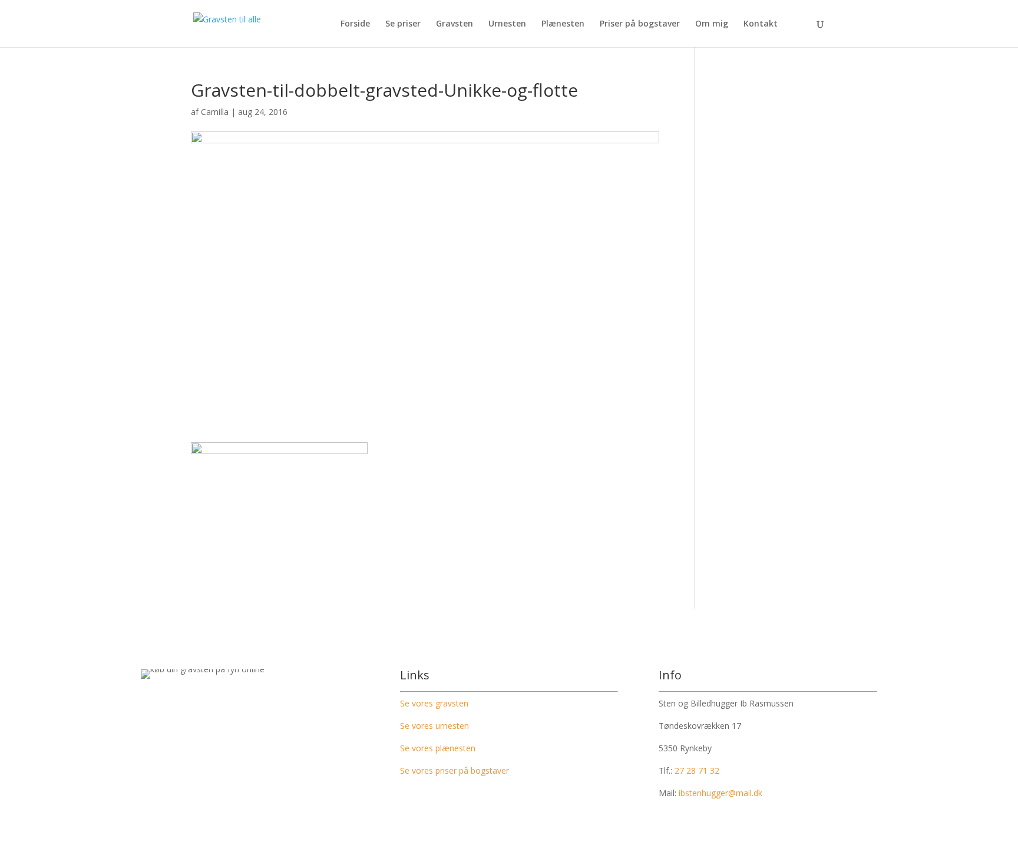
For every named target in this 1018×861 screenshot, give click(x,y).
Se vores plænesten (437, 748)
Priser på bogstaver (640, 24)
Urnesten (507, 24)
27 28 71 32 (697, 770)
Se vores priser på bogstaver (454, 770)
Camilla (215, 111)
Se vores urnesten (434, 725)
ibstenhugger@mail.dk (720, 792)
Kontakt (760, 24)
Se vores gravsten (434, 703)
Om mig (711, 24)
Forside (355, 24)
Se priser (403, 24)
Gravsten (454, 24)
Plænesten (562, 24)
